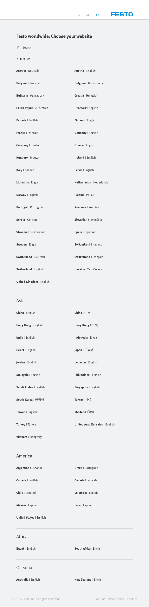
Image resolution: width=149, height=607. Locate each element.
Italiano (25, 170)
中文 (82, 312)
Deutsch (27, 70)
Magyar (28, 157)
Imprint (100, 599)
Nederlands (88, 83)
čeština (32, 107)
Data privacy (116, 599)
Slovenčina (88, 219)
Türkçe (26, 424)
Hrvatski (85, 95)
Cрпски (26, 219)
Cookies (132, 599)
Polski (84, 194)
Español (84, 232)
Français (28, 83)
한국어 (30, 399)
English (85, 70)
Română (86, 207)
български (30, 95)
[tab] (98, 15)
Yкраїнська (88, 269)
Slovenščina (30, 232)
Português (29, 207)
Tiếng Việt (29, 436)
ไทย (84, 412)
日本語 (84, 350)
